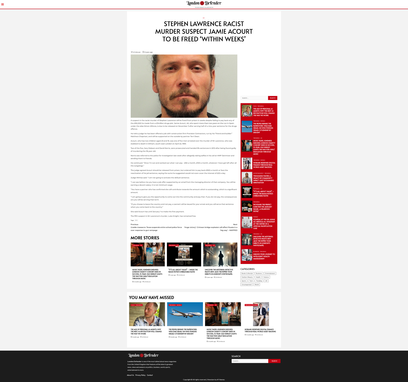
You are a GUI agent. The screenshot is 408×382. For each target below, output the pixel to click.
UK (204, 18)
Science (266, 277)
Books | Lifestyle (247, 273)
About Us (130, 375)
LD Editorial (137, 52)
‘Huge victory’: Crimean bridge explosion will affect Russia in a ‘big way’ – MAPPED (210, 227)
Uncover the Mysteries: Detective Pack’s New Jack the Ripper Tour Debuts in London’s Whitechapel (219, 271)
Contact (150, 375)
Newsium (210, 380)
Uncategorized (246, 284)
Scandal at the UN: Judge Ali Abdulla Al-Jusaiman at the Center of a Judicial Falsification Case (264, 223)
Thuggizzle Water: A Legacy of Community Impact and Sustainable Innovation (263, 179)
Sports (244, 281)
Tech (255, 106)
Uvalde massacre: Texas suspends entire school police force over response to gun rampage (156, 227)
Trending (136, 245)
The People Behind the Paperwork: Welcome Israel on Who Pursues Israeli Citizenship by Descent (263, 128)
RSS (136, 220)
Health (258, 277)
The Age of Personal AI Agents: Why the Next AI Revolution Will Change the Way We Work (264, 112)
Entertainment (258, 173)
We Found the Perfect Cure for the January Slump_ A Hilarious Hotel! (262, 207)
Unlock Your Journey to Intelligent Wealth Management (264, 256)
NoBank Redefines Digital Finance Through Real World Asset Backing (264, 165)
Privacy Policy (140, 375)
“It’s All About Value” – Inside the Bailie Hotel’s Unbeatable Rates (183, 270)
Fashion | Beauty (247, 277)
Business (256, 251)
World (262, 121)
